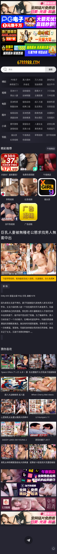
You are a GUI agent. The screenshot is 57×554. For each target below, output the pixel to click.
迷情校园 (14, 128)
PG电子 (14, 79)
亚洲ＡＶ (14, 90)
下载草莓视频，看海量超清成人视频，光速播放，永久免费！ (28, 278)
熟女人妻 (14, 95)
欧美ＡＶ (38, 90)
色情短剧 (26, 139)
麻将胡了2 (14, 84)
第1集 (5, 286)
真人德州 (26, 79)
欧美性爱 (51, 101)
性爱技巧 (51, 128)
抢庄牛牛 (51, 84)
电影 (4, 103)
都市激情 (14, 124)
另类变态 (51, 106)
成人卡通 (38, 101)
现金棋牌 (38, 84)
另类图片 (51, 117)
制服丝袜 (14, 106)
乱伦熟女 (38, 106)
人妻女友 (38, 124)
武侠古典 (51, 124)
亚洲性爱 (14, 101)
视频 (4, 92)
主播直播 (38, 95)
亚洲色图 (26, 113)
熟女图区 (38, 117)
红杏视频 (14, 139)
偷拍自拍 (26, 101)
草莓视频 (38, 135)
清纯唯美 (26, 117)
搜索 (51, 69)
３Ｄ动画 (51, 90)
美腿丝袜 (14, 117)
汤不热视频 (51, 135)
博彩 (4, 81)
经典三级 (26, 106)
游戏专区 (51, 79)
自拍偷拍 (26, 90)
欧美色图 (38, 113)
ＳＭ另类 (51, 95)
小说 (4, 125)
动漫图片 (51, 113)
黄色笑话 (38, 128)
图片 (4, 114)
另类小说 (26, 128)
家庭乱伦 (26, 124)
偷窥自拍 (14, 113)
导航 (4, 137)
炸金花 (26, 84)
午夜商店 (26, 135)
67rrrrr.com (28, 62)
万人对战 (38, 79)
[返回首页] (53, 548)
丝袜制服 (26, 95)
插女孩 (14, 135)
